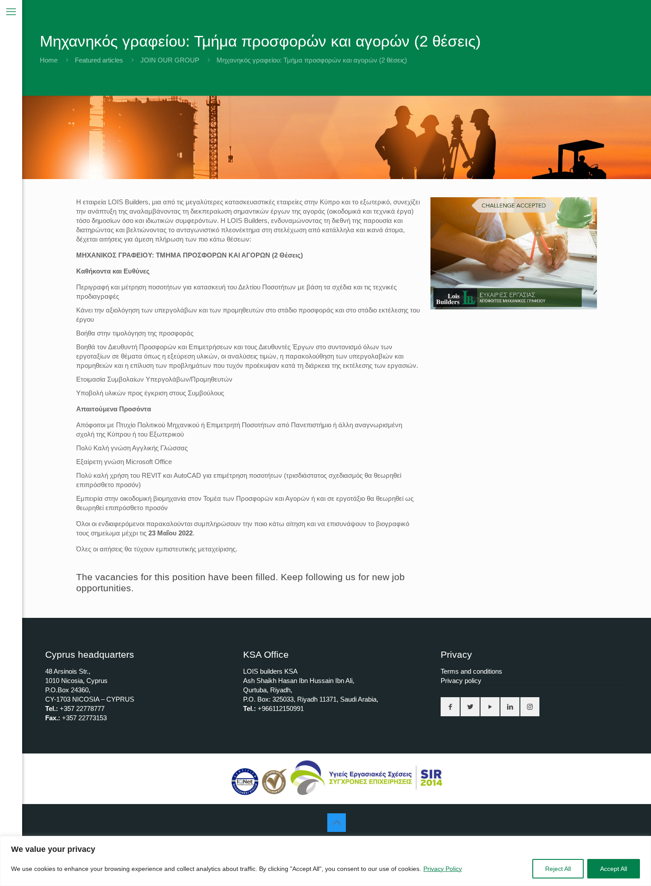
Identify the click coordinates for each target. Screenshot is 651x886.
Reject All (558, 868)
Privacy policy (461, 680)
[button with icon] (450, 706)
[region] (325, 861)
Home (49, 60)
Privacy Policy (442, 868)
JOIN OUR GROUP (169, 60)
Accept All (613, 868)
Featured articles (99, 60)
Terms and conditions (471, 671)
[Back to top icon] (336, 822)
